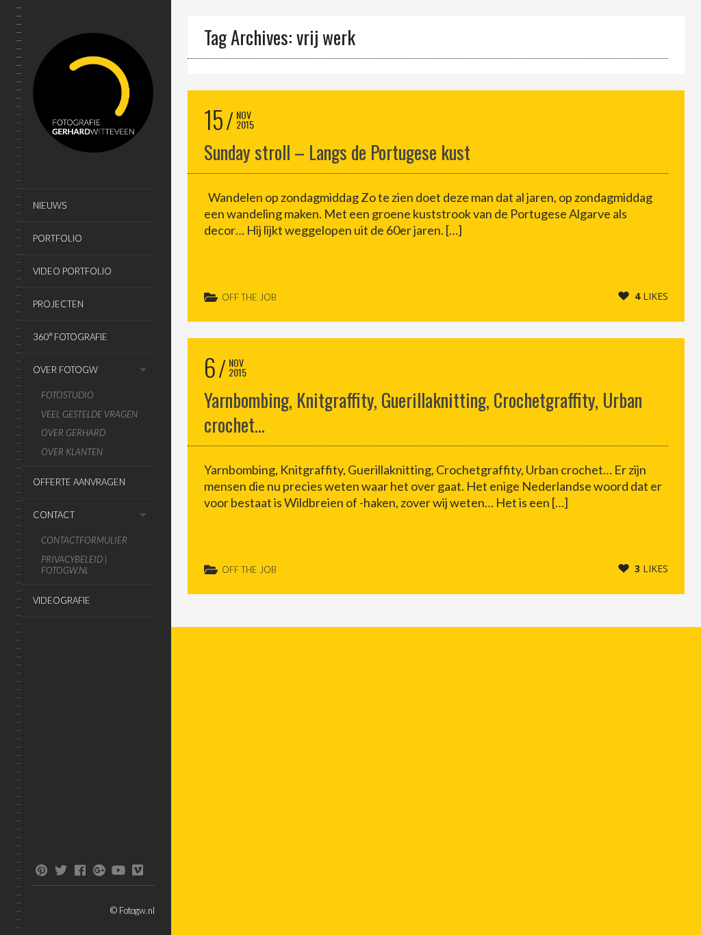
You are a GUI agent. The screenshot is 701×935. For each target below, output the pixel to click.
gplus (98, 870)
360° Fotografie (70, 336)
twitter (60, 870)
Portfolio (57, 238)
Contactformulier (84, 540)
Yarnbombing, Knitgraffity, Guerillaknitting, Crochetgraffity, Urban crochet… (423, 412)
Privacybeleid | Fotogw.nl (74, 565)
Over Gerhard (73, 433)
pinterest (41, 870)
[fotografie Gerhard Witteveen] (94, 95)
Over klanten (72, 452)
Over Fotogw (65, 369)
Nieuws (49, 205)
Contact (54, 514)
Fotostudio (67, 395)
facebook (79, 870)
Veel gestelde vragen (89, 414)
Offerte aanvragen (79, 481)
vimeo (137, 870)
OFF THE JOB (249, 297)
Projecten (58, 303)
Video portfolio (72, 271)
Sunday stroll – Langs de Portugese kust (337, 152)
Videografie (61, 600)
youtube (118, 870)
